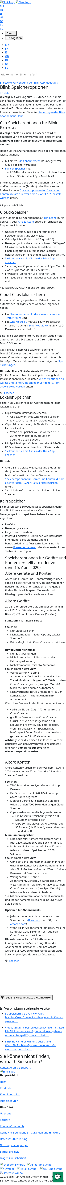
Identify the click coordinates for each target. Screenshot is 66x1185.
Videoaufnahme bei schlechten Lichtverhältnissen (35, 1031)
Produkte (5, 1088)
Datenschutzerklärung (13, 1139)
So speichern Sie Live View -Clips (34, 1017)
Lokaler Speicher (15, 168)
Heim (3, 1081)
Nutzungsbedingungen (14, 1145)
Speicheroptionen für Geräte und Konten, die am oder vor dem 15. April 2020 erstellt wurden (30, 194)
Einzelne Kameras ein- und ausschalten (30, 1045)
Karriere (5, 1120)
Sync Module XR (38, 325)
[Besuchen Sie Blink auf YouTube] (51, 1168)
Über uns (5, 1113)
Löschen (9, 393)
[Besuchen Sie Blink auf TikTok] (27, 1168)
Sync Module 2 (18, 321)
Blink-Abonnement (24, 547)
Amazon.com (25, 221)
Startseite (6, 82)
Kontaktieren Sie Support (15, 1067)
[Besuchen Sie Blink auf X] (7, 1168)
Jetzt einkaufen (9, 1101)
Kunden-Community (12, 1126)
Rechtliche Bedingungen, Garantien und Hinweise (30, 1132)
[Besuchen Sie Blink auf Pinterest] (11, 1172)
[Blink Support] (15, 2)
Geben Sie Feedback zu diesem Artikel (28, 997)
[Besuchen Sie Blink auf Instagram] (39, 1164)
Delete (5, 93)
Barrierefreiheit (9, 1151)
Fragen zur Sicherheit (13, 1158)
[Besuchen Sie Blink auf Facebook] (12, 1164)
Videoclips (51, 82)
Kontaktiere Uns (10, 1094)
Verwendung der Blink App (28, 82)
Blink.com (50, 218)
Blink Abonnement (29, 161)
